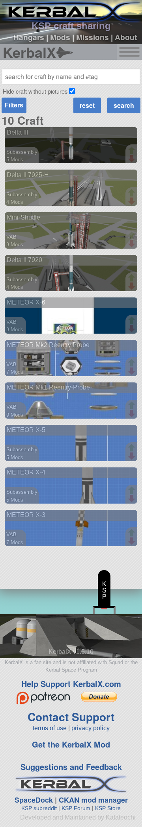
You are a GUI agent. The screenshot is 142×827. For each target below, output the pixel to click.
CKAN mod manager (93, 800)
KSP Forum (76, 808)
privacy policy (90, 728)
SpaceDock (34, 800)
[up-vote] (132, 151)
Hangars (28, 36)
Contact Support (71, 717)
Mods (60, 36)
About (126, 36)
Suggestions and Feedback (71, 766)
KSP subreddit (39, 808)
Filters (14, 105)
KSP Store (108, 808)
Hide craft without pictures (35, 91)
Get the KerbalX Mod (71, 744)
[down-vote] (132, 159)
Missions (92, 36)
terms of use (50, 728)
